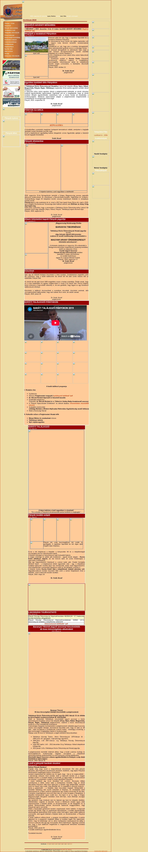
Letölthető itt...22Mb (101, 135)
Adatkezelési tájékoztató (100, 851)
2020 (57, 844)
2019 (60, 844)
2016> (70, 844)
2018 (64, 844)
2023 (48, 844)
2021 (54, 844)
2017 (67, 844)
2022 (51, 844)
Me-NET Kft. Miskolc (66, 849)
